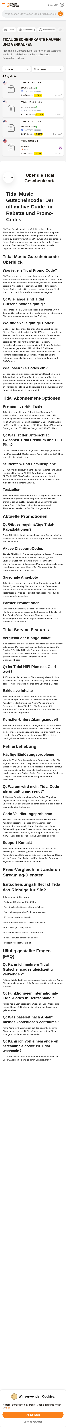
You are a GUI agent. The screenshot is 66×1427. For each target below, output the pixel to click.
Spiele (11, 30)
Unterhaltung (29, 30)
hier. (8, 1407)
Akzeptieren (33, 1414)
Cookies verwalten (33, 1421)
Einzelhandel (49, 30)
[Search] (60, 13)
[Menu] (3, 4)
